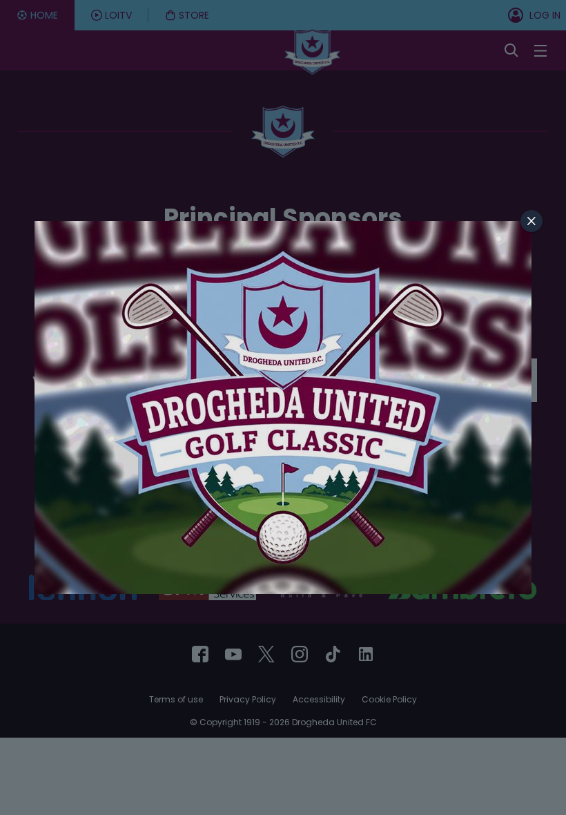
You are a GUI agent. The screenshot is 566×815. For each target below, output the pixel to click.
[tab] (531, 221)
